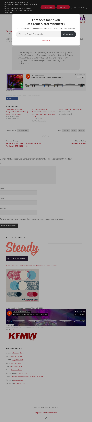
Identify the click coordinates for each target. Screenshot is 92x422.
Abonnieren (68, 34)
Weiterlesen (46, 41)
